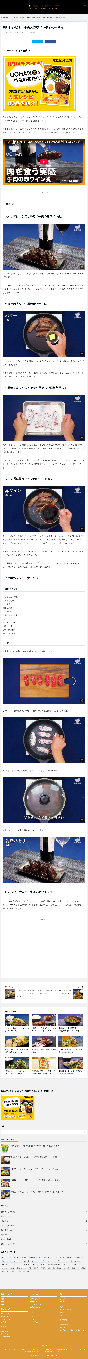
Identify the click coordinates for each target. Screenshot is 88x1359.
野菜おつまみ (34, 1301)
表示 (13, 204)
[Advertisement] (44, 952)
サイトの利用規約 (47, 1349)
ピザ (31, 1316)
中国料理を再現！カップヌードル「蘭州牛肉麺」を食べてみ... (44, 1072)
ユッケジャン (67, 1264)
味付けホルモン (21, 1268)
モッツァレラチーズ (54, 1264)
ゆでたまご (78, 1257)
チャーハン (4, 1316)
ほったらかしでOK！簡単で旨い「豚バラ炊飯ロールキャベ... (16, 1050)
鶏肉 (2, 1299)
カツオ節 (26, 1261)
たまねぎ (46, 1257)
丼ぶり (12, 1268)
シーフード (55, 1261)
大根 (30, 1268)
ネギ (11, 1264)
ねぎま (62, 1257)
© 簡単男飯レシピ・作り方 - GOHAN (44, 1356)
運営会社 (62, 1327)
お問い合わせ (64, 1325)
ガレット (34, 1261)
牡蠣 (73, 1268)
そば (39, 1257)
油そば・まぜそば (65, 1310)
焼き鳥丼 (66, 1268)
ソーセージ (64, 1261)
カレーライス (5, 1314)
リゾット (4, 1268)
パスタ (62, 1304)
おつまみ (6, 1230)
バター (21, 32)
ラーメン (76, 1264)
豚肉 (2, 1301)
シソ (48, 1261)
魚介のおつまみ (35, 1307)
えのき (4, 1257)
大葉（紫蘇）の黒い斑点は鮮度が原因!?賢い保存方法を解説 (34, 1146)
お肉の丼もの (5, 1331)
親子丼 (83, 1268)
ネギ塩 (17, 1264)
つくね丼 (54, 1257)
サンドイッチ (34, 1322)
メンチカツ (41, 1264)
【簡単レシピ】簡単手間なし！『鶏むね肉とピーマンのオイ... (69, 1029)
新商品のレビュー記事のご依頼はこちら (72, 1330)
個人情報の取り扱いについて (65, 1349)
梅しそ (59, 1268)
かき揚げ (33, 1257)
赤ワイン (26, 32)
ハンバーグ (25, 1264)
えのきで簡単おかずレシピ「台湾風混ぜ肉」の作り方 (70, 1050)
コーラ (42, 1261)
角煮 (3, 1271)
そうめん (62, 1299)
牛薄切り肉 (33, 32)
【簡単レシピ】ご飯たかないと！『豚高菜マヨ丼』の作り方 (35, 1180)
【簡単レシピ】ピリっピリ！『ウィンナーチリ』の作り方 (34, 1169)
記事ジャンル (8, 1244)
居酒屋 (36, 1268)
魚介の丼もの (5, 1334)
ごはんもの (7, 1225)
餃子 (8, 1271)
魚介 (13, 1271)
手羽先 (43, 1268)
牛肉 (15, 32)
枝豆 (49, 1268)
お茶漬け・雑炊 (6, 1319)
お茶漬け (25, 1257)
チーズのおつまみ (35, 1304)
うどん (62, 1307)
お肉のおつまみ (35, 1299)
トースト (4, 1264)
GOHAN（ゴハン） (11, 1349)
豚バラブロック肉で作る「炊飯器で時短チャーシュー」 (44, 1050)
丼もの (5, 1216)
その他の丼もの (6, 1337)
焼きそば (62, 1301)
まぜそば (69, 1257)
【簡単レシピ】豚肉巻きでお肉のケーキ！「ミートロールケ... (44, 1029)
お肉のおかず (9, 32)
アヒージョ (5, 1261)
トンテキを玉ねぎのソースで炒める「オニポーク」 (17, 1029)
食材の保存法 (8, 1239)
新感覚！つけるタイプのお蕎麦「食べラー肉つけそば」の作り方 (37, 1192)
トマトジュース (76, 1261)
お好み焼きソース (13, 1257)
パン (4, 1221)
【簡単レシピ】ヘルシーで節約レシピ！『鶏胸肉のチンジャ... (70, 1072)
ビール (34, 1264)
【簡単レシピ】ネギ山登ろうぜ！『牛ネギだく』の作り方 (17, 1072)
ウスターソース (16, 1261)
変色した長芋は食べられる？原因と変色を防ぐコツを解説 (34, 1157)
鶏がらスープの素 (23, 1271)
